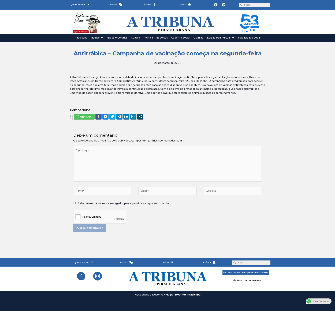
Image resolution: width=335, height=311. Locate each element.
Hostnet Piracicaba (187, 294)
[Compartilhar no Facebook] (98, 116)
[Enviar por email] (133, 116)
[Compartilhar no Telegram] (119, 116)
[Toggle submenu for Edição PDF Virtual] (233, 38)
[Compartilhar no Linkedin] (126, 116)
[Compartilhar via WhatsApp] (84, 116)
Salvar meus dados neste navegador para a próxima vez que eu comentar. (124, 203)
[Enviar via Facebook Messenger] (105, 116)
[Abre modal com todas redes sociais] (140, 116)
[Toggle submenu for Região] (102, 38)
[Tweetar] (112, 116)
